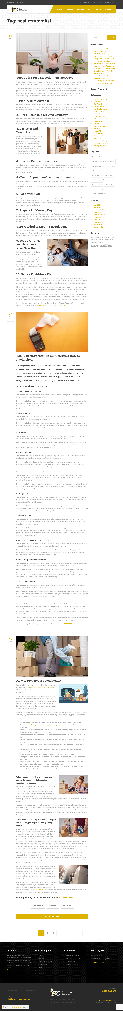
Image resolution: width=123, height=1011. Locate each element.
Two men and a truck (101, 143)
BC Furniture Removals (36, 890)
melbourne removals (98, 180)
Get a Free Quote (12, 970)
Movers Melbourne (97, 184)
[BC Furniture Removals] (18, 9)
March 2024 (98, 207)
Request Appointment (45, 961)
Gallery (98, 9)
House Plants (98, 114)
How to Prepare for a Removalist (38, 680)
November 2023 (99, 215)
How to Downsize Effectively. (104, 49)
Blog (89, 9)
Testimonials (42, 964)
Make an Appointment (52, 916)
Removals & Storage (101, 141)
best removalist (96, 157)
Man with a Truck (97, 175)
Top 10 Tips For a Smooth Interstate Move (44, 77)
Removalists (98, 138)
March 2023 (98, 225)
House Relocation (100, 116)
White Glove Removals (99, 193)
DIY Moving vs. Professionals (104, 81)
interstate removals (97, 170)
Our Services (67, 906)
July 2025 (97, 205)
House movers (111, 166)
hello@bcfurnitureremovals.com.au (18, 999)
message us (43, 305)
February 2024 (99, 210)
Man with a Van (109, 175)
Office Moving (98, 133)
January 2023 (98, 227)
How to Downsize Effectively (104, 61)
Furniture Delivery (100, 107)
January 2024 (98, 212)
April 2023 (97, 222)
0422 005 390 (61, 305)
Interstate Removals (101, 119)
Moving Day (98, 129)
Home (59, 9)
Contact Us (41, 973)
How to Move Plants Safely (103, 83)
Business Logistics (72, 964)
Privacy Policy (112, 1000)
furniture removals (98, 166)
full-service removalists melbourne (103, 161)
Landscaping (98, 121)
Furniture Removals (100, 109)
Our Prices (52, 906)
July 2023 (97, 220)
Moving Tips (98, 131)
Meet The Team (38, 906)
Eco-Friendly (98, 104)
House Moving (99, 111)
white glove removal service (39, 687)
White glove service (100, 146)
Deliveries (97, 102)
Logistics (97, 124)
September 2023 (99, 217)
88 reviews (25, 1007)
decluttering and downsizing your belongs (42, 725)
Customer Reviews (102, 1000)
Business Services (100, 99)
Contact (108, 9)
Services (80, 9)
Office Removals (71, 961)
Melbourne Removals (101, 126)
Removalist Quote (100, 136)
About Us (69, 9)
